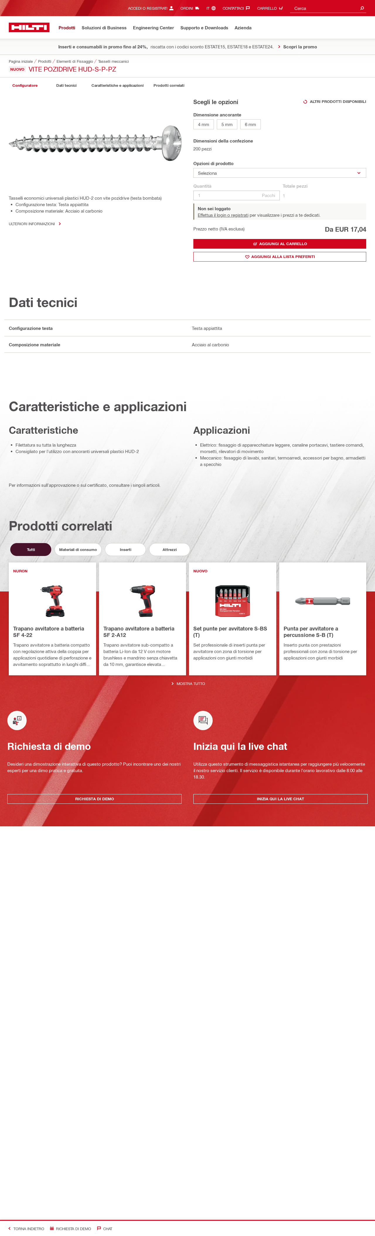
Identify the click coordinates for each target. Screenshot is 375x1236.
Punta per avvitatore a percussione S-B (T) (311, 631)
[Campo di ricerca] (362, 8)
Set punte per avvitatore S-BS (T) (230, 631)
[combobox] (328, 8)
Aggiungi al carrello (283, 243)
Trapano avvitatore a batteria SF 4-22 (48, 631)
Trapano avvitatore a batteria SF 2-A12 (138, 631)
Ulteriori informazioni (32, 223)
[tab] (24, 85)
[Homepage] (29, 27)
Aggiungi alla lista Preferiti (283, 256)
